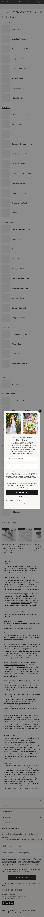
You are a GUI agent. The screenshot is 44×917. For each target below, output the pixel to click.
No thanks (22, 497)
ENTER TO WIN (22, 492)
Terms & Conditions (26, 485)
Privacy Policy (22, 487)
